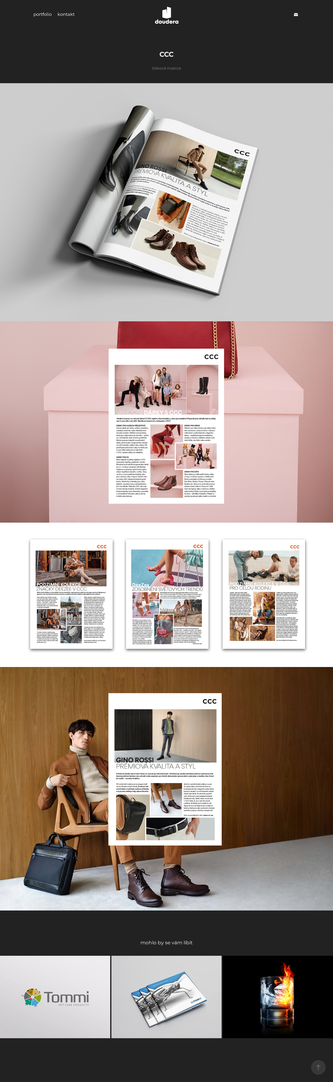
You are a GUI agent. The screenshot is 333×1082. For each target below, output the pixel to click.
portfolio (42, 14)
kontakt (66, 14)
